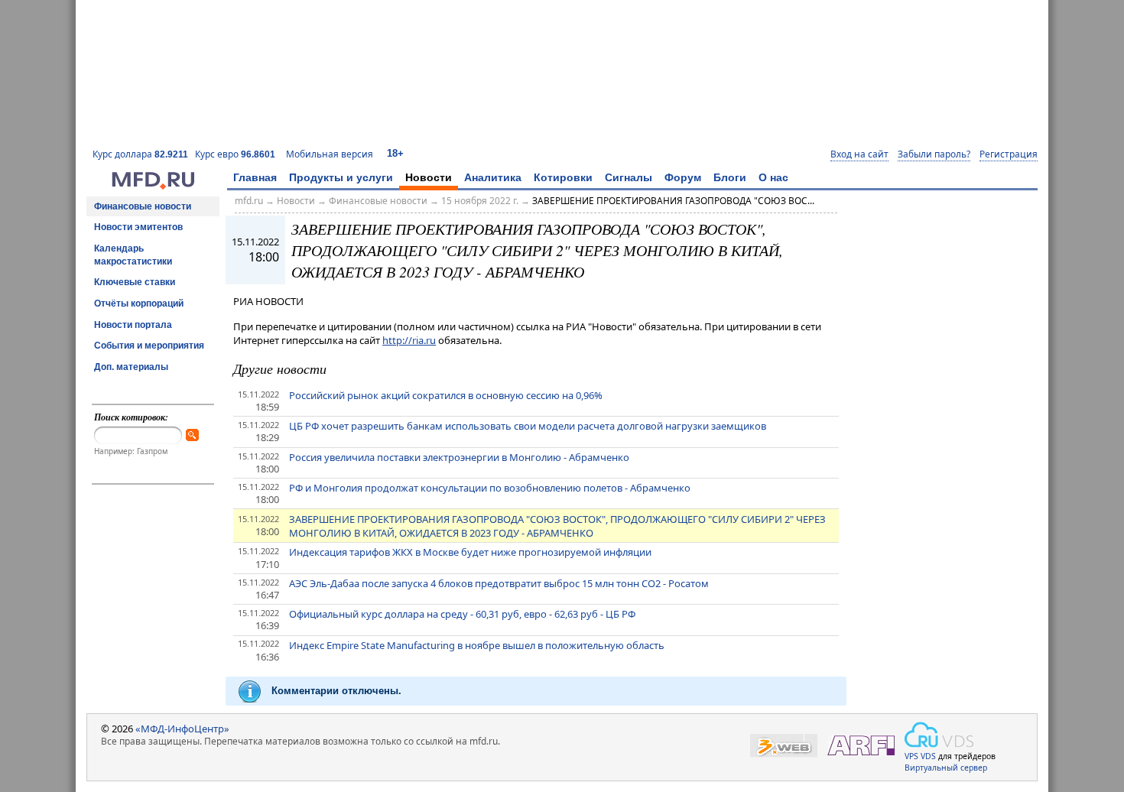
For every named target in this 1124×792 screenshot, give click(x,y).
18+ (395, 153)
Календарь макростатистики (133, 255)
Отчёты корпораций (139, 303)
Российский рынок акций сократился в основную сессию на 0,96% (446, 395)
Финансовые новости (142, 206)
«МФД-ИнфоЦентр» (182, 728)
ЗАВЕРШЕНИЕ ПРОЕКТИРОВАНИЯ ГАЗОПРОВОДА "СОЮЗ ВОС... (673, 200)
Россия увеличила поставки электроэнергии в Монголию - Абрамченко (459, 457)
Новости (428, 177)
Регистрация (1008, 154)
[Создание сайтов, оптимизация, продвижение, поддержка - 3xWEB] (783, 746)
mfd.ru (249, 200)
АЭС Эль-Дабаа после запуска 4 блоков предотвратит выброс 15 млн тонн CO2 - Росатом (499, 583)
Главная (255, 177)
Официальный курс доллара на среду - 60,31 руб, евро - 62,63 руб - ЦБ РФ (462, 614)
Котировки (563, 177)
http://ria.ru (409, 340)
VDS (928, 756)
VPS (911, 756)
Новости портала (133, 325)
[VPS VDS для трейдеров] (939, 735)
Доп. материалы (131, 367)
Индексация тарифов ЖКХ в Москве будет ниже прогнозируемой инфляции (470, 552)
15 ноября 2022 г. (479, 200)
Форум (682, 177)
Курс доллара (140, 154)
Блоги (729, 177)
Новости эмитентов (138, 227)
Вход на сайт (859, 154)
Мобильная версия (329, 154)
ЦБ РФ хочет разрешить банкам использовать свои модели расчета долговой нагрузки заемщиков (527, 426)
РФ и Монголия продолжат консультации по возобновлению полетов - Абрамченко (489, 488)
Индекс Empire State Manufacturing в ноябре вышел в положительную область (476, 645)
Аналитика (492, 177)
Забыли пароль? (934, 154)
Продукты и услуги (341, 177)
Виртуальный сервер (946, 767)
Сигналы (628, 177)
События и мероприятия (149, 345)
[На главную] (153, 186)
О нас (773, 177)
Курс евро (235, 154)
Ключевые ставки (134, 282)
